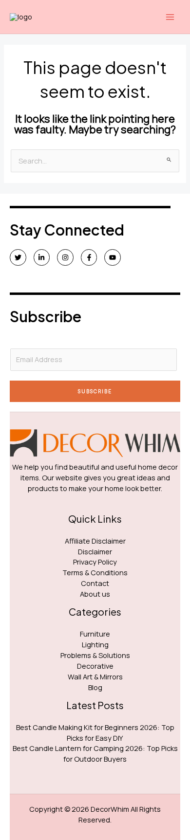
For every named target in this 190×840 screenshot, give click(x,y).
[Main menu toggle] (170, 17)
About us (95, 594)
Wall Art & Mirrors (95, 676)
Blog (95, 687)
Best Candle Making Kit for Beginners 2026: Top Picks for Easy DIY (95, 732)
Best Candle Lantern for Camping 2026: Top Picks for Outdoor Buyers (95, 753)
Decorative (95, 666)
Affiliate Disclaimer (95, 541)
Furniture (95, 634)
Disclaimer (95, 551)
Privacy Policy (95, 561)
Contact (95, 583)
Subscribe (95, 391)
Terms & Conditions (95, 572)
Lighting (95, 644)
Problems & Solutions (95, 655)
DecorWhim (110, 809)
